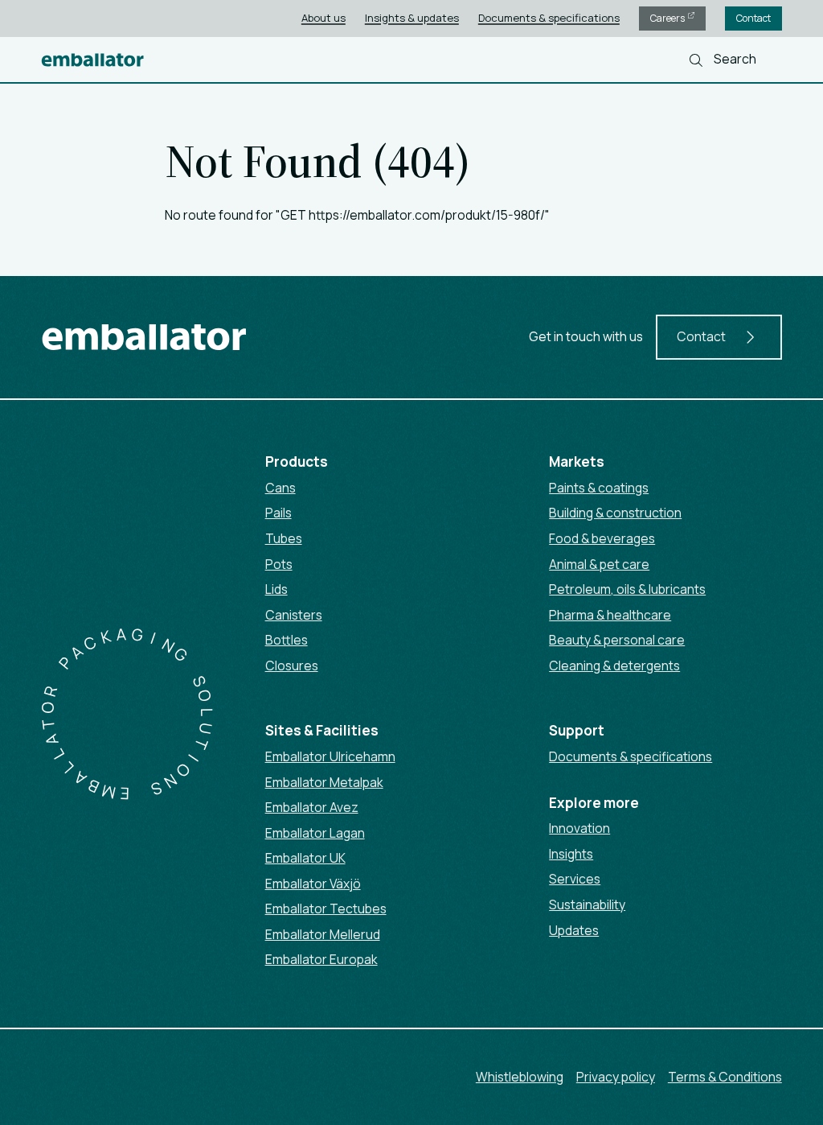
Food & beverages (602, 538)
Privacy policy (615, 1077)
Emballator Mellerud (322, 934)
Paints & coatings (599, 488)
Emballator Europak (321, 959)
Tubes (283, 538)
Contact (753, 18)
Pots (279, 564)
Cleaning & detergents (614, 665)
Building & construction (615, 512)
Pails (278, 512)
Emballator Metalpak (324, 782)
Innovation (579, 828)
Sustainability (587, 904)
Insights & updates (412, 17)
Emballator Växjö (313, 883)
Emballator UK (305, 858)
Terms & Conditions (725, 1077)
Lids (276, 589)
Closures (291, 665)
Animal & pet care (599, 564)
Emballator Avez (311, 807)
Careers (668, 18)
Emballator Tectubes (326, 908)
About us (323, 17)
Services (574, 879)
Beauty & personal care (617, 640)
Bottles (286, 640)
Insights (571, 854)
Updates (574, 930)
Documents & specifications (549, 17)
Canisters (293, 615)
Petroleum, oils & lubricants (627, 589)
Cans (280, 488)
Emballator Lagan (315, 833)
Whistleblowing (519, 1077)
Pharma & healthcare (610, 615)
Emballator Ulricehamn (330, 756)
